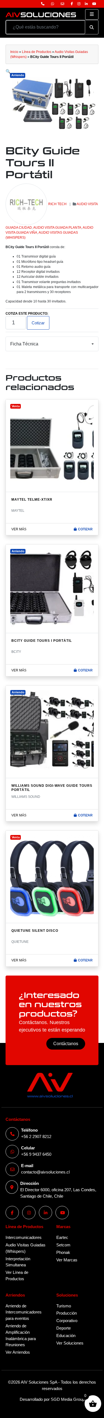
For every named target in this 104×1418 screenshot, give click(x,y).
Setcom (63, 1245)
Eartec (62, 1237)
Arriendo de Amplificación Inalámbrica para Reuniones (21, 1335)
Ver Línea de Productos (17, 1275)
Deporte (63, 1328)
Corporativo (66, 1320)
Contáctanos (65, 1043)
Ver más (18, 529)
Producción (66, 1313)
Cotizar (38, 322)
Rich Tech (57, 204)
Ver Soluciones (69, 1343)
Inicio (14, 52)
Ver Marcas (66, 1259)
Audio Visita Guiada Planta (57, 228)
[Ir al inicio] (41, 14)
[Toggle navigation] (91, 14)
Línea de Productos (36, 52)
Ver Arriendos (18, 1352)
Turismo (63, 1306)
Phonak (63, 1252)
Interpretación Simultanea (18, 1261)
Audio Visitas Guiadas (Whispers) (25, 1248)
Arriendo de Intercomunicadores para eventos (24, 1312)
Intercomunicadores (24, 1237)
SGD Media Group (68, 1399)
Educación (65, 1335)
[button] (8, 71)
